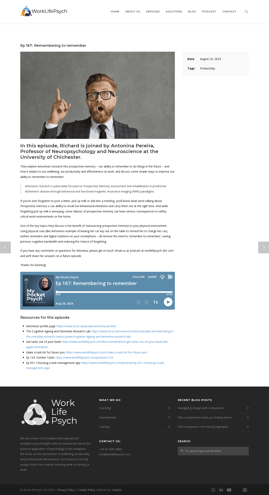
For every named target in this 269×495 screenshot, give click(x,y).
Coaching (105, 408)
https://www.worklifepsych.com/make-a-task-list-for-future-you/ (106, 352)
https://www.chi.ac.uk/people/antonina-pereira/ (86, 326)
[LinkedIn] (221, 490)
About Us (132, 11)
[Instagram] (213, 490)
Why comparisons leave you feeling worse (205, 417)
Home (115, 11)
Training (104, 427)
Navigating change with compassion (201, 408)
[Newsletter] (245, 490)
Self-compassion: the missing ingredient (203, 427)
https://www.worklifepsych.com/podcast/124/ (84, 357)
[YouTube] (229, 490)
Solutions (174, 11)
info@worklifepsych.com (114, 454)
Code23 (117, 490)
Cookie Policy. (87, 490)
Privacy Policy (66, 490)
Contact (229, 11)
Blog (192, 11)
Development (107, 417)
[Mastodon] (237, 490)
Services (153, 11)
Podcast (209, 11)
